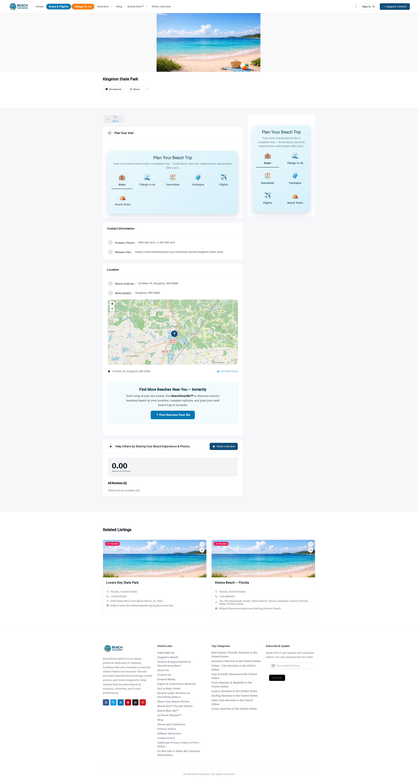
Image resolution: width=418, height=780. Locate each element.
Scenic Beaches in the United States (234, 708)
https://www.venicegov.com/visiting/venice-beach (141, 608)
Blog (119, 6)
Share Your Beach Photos (173, 701)
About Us (163, 670)
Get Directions (229, 371)
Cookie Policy (166, 738)
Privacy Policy (166, 729)
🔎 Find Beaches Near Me (172, 414)
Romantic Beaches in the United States (236, 661)
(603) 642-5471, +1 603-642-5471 (156, 242)
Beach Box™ (136, 6)
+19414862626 (118, 596)
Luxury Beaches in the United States (234, 691)
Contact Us (164, 674)
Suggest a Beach (167, 657)
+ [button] (112, 304)
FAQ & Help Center (169, 688)
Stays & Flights (58, 6)
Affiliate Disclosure (169, 733)
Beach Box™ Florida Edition (175, 706)
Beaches (102, 6)
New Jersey (226, 591)
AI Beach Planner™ (169, 715)
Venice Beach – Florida (123, 583)
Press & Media (166, 679)
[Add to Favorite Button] (202, 544)
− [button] (112, 309)
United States (129, 591)
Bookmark (115, 89)
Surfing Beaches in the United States (234, 695)
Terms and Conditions (171, 724)
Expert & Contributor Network (176, 683)
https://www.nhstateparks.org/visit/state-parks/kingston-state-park (179, 251)
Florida (115, 591)
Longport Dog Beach (230, 583)
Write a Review (161, 6)
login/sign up (165, 652)
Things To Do (83, 6)
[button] (105, 580)
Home (40, 6)
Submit (277, 677)
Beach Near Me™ (168, 710)
